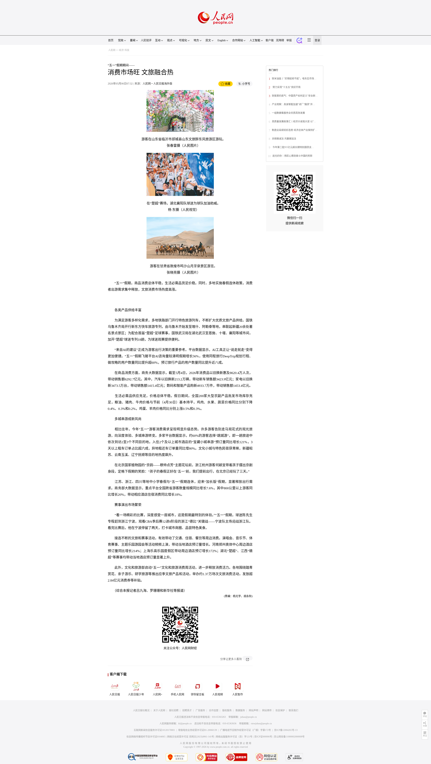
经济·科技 (124, 50)
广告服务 (200, 710)
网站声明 (253, 710)
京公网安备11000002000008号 (289, 736)
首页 (110, 40)
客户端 (270, 40)
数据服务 (240, 710)
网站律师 (267, 710)
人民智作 (237, 694)
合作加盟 (213, 710)
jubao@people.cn (248, 717)
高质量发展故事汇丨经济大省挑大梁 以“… (294, 121)
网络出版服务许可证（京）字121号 (234, 736)
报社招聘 (173, 710)
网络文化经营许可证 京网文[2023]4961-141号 (190, 736)
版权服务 (227, 710)
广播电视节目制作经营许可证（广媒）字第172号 (245, 730)
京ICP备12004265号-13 (285, 730)
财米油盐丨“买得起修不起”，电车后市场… (294, 78)
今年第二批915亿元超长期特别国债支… (293, 147)
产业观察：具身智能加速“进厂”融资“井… (293, 104)
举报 (289, 40)
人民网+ (157, 694)
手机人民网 (177, 694)
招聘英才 (187, 710)
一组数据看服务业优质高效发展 (288, 113)
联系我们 (293, 710)
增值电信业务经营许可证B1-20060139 (197, 730)
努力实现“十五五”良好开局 (286, 87)
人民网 (111, 50)
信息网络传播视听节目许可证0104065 (145, 736)
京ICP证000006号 (263, 736)
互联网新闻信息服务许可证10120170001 (154, 730)
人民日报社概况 (141, 710)
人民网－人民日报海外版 (157, 83)
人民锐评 (146, 40)
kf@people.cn (185, 723)
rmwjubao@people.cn (261, 723)
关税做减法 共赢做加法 (284, 138)
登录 (317, 40)
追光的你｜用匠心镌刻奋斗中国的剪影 (292, 156)
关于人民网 (159, 710)
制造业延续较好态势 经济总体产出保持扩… (294, 130)
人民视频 (217, 694)
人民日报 (114, 694)
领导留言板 (197, 694)
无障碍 (280, 40)
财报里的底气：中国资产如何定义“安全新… (295, 95)
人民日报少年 (136, 694)
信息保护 (280, 710)
